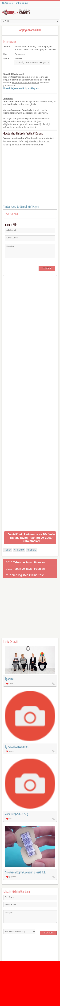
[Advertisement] (30, 405)
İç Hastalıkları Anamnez (16, 746)
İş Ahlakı (9, 679)
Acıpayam (19, 549)
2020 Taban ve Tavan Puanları (25, 562)
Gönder (47, 268)
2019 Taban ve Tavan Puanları (25, 568)
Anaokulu (31, 549)
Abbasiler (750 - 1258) (16, 814)
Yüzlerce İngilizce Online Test (25, 575)
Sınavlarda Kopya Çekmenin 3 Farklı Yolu (25, 872)
